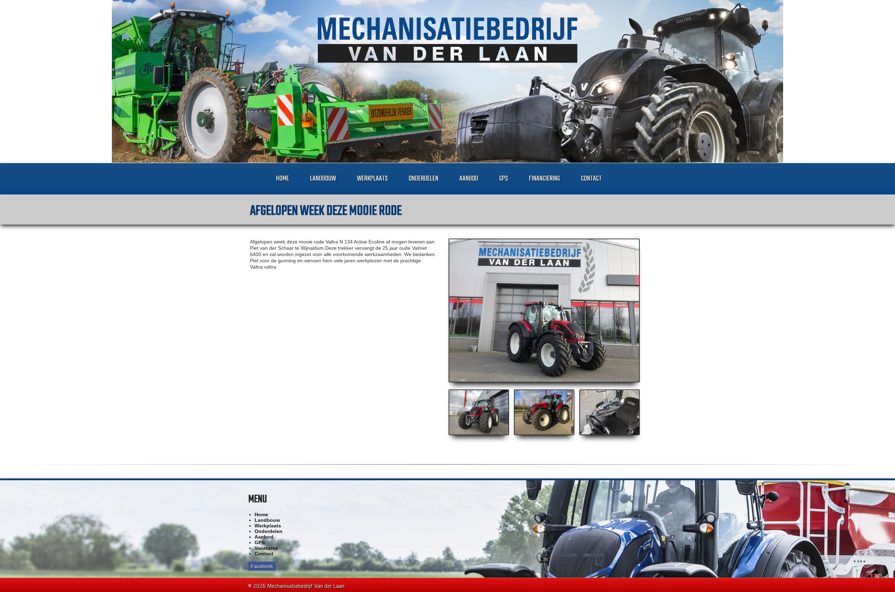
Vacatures (266, 548)
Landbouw (323, 178)
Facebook (262, 566)
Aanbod (468, 178)
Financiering (544, 178)
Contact (591, 178)
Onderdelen (423, 178)
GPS (503, 178)
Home (282, 178)
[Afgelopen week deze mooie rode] (544, 310)
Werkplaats (372, 178)
